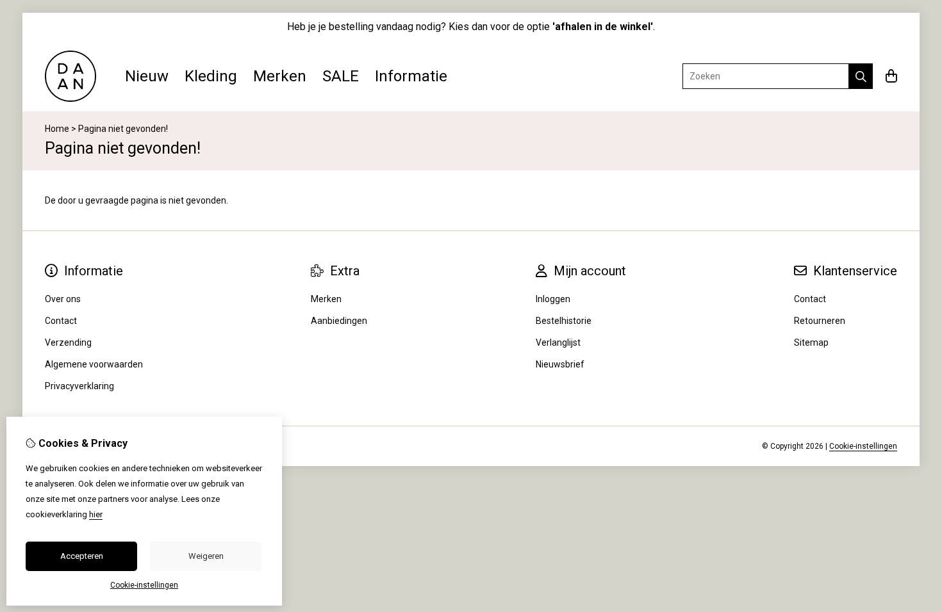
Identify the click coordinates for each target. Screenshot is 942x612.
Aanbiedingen (339, 321)
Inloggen (553, 299)
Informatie (411, 76)
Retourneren (819, 321)
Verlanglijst (558, 342)
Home (57, 129)
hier (96, 514)
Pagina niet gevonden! (123, 129)
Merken (279, 76)
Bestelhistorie (563, 321)
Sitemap (811, 342)
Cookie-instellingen (863, 446)
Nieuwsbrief (560, 364)
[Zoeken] (861, 76)
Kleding (211, 76)
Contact (810, 299)
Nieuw (147, 76)
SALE (340, 76)
